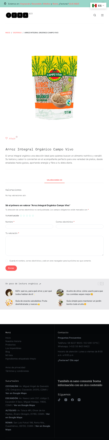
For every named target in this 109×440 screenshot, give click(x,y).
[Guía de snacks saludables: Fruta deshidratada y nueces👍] (9, 302)
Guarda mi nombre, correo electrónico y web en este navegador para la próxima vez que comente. (50, 261)
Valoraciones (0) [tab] (54, 180)
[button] (10, 138)
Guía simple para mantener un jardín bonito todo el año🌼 (83, 302)
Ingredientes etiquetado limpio (20, 358)
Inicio (8, 337)
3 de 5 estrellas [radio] (27, 216)
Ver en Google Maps (24, 405)
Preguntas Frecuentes (69, 337)
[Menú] (102, 15)
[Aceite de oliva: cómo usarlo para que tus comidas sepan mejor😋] (60, 292)
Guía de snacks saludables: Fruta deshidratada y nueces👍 (31, 302)
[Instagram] (65, 399)
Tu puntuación (12, 216)
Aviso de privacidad (15, 367)
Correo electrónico (65, 222)
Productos (10, 344)
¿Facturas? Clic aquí (68, 360)
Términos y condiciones (17, 371)
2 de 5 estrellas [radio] (24, 216)
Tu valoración (12, 233)
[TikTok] (59, 399)
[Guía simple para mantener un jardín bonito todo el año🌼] (60, 302)
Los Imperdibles (13, 348)
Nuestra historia (13, 341)
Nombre (9, 222)
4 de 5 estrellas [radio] (30, 216)
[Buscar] (95, 15)
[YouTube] (79, 399)
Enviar (11, 268)
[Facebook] (72, 399)
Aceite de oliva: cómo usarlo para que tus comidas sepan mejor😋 (84, 293)
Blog (7, 351)
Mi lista (9, 355)
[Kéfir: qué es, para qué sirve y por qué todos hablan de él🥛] (9, 292)
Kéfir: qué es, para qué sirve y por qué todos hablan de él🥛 (33, 293)
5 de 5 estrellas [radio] (33, 216)
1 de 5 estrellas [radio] (21, 216)
